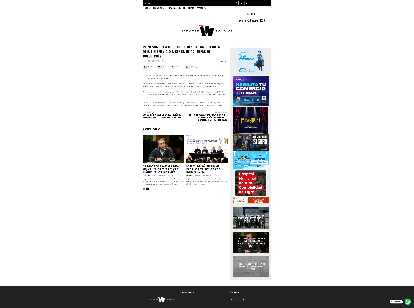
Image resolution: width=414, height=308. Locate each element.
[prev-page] (144, 189)
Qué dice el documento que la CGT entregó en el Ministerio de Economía (250, 266)
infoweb (224, 61)
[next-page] (147, 189)
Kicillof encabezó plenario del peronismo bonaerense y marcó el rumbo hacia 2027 (204, 168)
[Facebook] (232, 3)
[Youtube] (246, 3)
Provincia (146, 175)
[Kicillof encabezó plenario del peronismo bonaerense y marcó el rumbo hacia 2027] (206, 149)
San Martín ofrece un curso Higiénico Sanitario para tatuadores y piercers (162, 116)
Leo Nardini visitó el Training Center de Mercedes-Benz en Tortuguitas (250, 218)
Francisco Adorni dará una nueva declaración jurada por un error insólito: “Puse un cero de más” (161, 168)
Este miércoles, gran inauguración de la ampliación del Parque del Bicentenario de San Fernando (208, 117)
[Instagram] (237, 3)
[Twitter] (241, 3)
